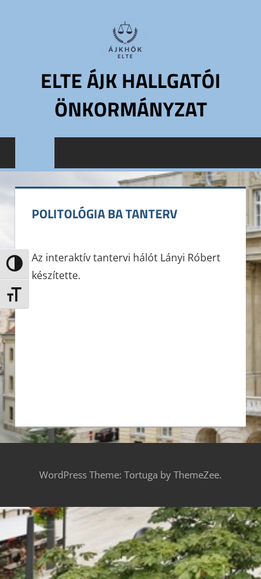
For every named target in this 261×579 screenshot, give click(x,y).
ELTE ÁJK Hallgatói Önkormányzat (130, 94)
